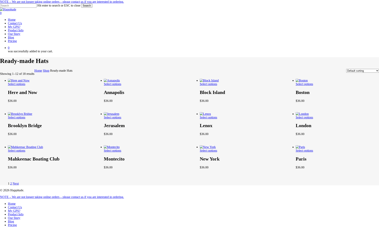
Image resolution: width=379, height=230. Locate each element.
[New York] (208, 147)
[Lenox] (205, 113)
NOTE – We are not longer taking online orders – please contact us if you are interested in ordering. (62, 1)
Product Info (15, 214)
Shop (46, 70)
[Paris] (300, 147)
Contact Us (15, 207)
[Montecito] (112, 147)
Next (16, 183)
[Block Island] (209, 80)
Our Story (14, 218)
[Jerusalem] (111, 113)
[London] (302, 113)
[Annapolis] (112, 80)
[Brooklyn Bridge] (20, 113)
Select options (16, 84)
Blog (11, 221)
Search (87, 5)
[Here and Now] (19, 80)
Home (38, 70)
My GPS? (14, 210)
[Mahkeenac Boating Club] (25, 147)
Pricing (12, 225)
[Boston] (302, 80)
